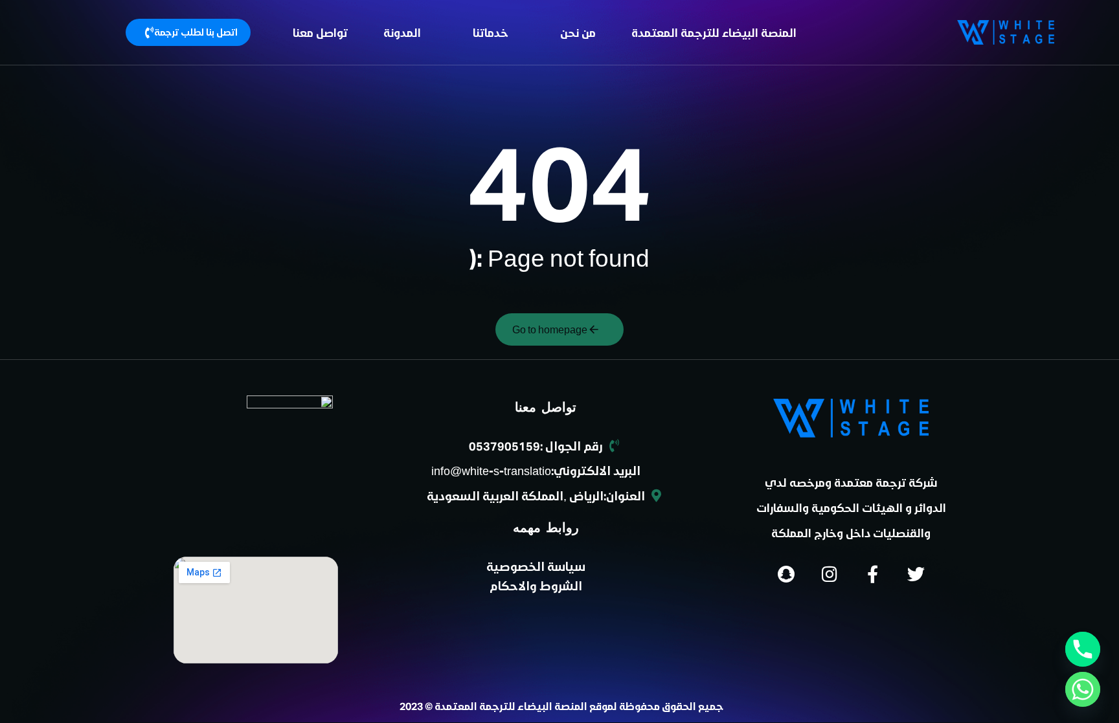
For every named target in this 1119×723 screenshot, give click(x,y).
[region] (168, 86)
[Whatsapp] (1082, 689)
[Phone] (1082, 649)
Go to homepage (549, 329)
